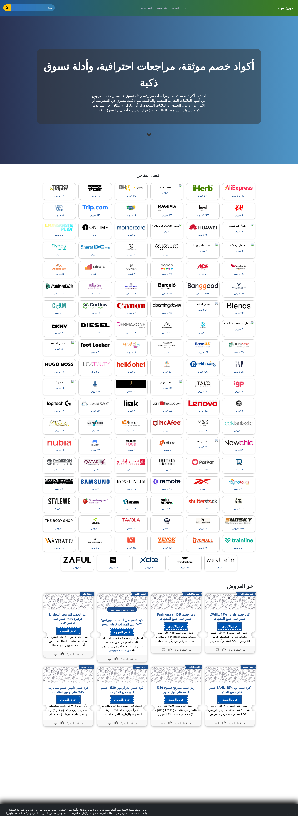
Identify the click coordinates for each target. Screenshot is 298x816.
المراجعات (146, 7)
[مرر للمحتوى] (149, 134)
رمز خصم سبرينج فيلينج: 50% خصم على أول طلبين (176, 689)
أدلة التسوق (162, 7)
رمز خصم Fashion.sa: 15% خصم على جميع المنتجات (176, 616)
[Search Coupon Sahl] (7, 7)
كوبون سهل (285, 8)
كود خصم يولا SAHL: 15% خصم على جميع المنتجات (230, 689)
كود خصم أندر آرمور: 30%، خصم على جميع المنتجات (122, 689)
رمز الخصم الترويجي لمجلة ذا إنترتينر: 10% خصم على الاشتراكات (68, 618)
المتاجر (175, 7)
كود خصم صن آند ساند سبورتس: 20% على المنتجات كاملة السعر (122, 622)
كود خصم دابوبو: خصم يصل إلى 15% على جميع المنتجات (68, 689)
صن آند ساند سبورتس (120, 650)
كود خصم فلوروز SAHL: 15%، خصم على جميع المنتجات (230, 616)
